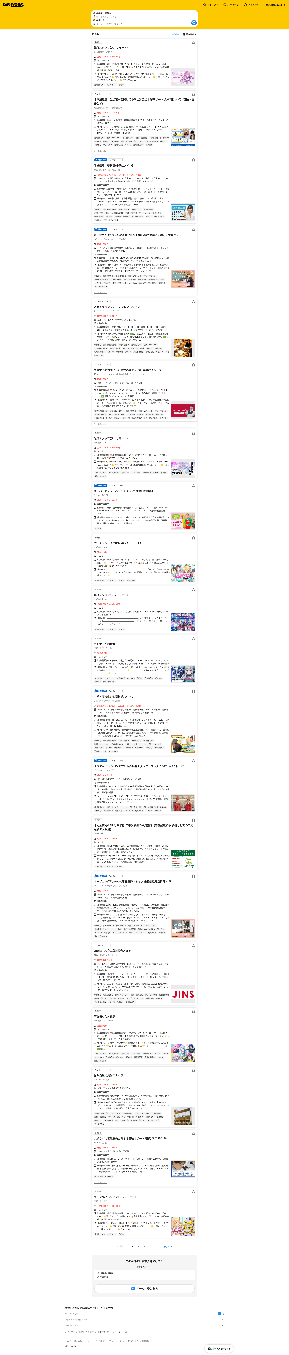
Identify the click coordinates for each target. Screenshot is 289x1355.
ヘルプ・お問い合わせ (74, 1341)
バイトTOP (70, 1332)
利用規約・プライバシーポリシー (112, 1341)
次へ (166, 1246)
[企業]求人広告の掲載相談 (139, 1341)
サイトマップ (91, 1341)
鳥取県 (81, 1332)
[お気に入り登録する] (193, 42)
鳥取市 (91, 1332)
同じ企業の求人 (100, 151)
